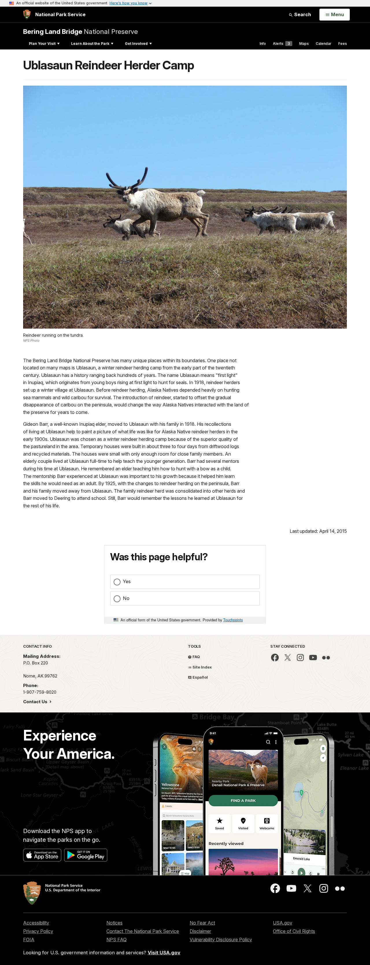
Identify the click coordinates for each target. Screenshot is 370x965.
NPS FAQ (116, 939)
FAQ (196, 656)
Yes (127, 581)
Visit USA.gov (164, 952)
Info (263, 43)
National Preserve (80, 31)
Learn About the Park (90, 43)
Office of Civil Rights (294, 931)
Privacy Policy (38, 931)
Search (302, 14)
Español (200, 677)
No (126, 598)
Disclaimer (200, 931)
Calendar (323, 43)
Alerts (281, 43)
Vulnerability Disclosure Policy (221, 939)
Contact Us (36, 701)
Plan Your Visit (42, 43)
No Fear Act (202, 923)
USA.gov (282, 923)
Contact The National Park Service (142, 931)
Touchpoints (233, 620)
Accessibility (36, 923)
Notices (114, 923)
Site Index (202, 667)
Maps (304, 43)
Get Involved (136, 43)
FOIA (28, 939)
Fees (342, 43)
